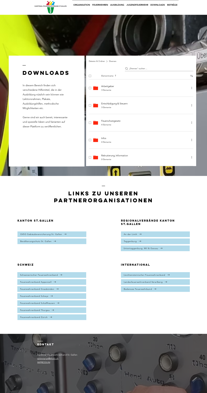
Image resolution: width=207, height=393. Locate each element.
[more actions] (191, 88)
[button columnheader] (191, 76)
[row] (141, 75)
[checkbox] (90, 76)
